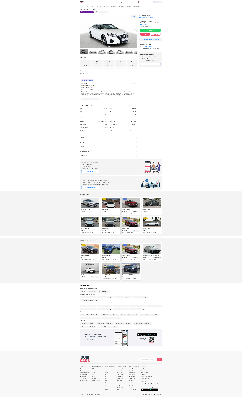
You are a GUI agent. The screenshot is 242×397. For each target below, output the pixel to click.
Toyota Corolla (120, 382)
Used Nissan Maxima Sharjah (121, 297)
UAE (93, 369)
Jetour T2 (131, 369)
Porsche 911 (132, 372)
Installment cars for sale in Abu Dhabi (142, 323)
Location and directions (147, 46)
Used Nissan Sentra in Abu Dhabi (128, 314)
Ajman (93, 374)
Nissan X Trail (132, 384)
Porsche (106, 389)
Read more (90, 99)
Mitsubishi (107, 386)
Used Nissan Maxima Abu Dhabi (88, 300)
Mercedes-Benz (108, 370)
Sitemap (143, 366)
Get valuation (150, 64)
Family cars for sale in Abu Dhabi (123, 323)
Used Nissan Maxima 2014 (87, 309)
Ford (106, 378)
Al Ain (93, 372)
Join (159, 359)
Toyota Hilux (120, 384)
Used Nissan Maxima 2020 (103, 305)
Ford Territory (132, 389)
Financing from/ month (146, 17)
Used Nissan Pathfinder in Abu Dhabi (90, 317)
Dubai (93, 376)
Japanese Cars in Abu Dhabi (87, 323)
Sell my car (148, 2)
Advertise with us (84, 378)
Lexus (106, 374)
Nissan (83, 291)
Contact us (82, 369)
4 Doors (134, 124)
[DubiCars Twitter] (157, 383)
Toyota (106, 369)
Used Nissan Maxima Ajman (139, 297)
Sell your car (90, 171)
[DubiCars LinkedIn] (142, 383)
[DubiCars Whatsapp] (160, 383)
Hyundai (107, 382)
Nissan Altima (120, 376)
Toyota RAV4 (132, 386)
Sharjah (94, 382)
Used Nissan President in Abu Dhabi (148, 314)
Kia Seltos (131, 380)
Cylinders (105, 118)
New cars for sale (145, 372)
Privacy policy (83, 374)
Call (146, 34)
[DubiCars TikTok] (154, 383)
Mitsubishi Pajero (121, 387)
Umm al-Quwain (96, 384)
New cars (143, 370)
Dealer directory (84, 380)
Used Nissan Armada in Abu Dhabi (110, 317)
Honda (106, 387)
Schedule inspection (90, 187)
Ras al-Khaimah (96, 380)
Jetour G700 (132, 376)
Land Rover (107, 380)
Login (157, 2)
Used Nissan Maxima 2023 (136, 309)
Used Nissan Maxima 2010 (136, 305)
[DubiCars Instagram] (148, 383)
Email (156, 34)
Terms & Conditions (85, 372)
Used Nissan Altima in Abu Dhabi (89, 314)
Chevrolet (107, 384)
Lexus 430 (119, 389)
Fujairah (94, 378)
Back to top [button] (157, 354)
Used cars (143, 369)
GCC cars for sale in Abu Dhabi (88, 326)
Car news (143, 374)
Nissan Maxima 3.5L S (103, 291)
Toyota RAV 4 (120, 378)
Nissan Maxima (92, 291)
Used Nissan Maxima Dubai (104, 297)
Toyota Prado (120, 372)
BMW (106, 376)
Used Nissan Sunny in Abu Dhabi (109, 314)
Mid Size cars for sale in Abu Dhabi (104, 323)
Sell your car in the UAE (146, 376)
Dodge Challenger (133, 382)
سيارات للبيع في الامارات (146, 378)
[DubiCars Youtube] (151, 383)
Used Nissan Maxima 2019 (103, 309)
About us (82, 370)
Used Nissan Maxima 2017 (120, 305)
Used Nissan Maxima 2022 (120, 309)
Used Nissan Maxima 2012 (153, 305)
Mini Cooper (132, 387)
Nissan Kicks (132, 374)
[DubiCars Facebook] (145, 383)
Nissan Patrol (120, 370)
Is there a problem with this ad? (151, 39)
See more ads (143, 24)
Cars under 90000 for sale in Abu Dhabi (108, 326)
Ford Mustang (120, 380)
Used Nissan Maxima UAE (87, 297)
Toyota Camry (120, 374)
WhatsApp (151, 30)
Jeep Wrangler (120, 386)
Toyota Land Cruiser (121, 369)
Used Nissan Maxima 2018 (87, 305)
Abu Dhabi (94, 370)
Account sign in (83, 376)
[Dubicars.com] (85, 359)
